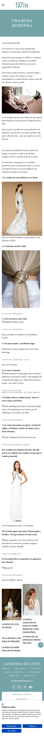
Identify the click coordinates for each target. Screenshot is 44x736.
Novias (6, 669)
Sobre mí (14, 675)
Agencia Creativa (13, 672)
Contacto (29, 675)
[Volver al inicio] (22, 5)
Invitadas (20, 669)
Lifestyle (36, 669)
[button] (3, 5)
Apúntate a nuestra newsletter (22, 696)
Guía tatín (34, 672)
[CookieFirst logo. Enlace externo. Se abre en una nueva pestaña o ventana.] (3, 704)
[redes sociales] (13, 687)
